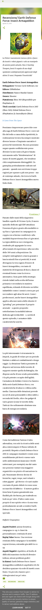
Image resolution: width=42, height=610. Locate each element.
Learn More (17, 608)
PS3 (4, 581)
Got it (28, 608)
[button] (4, 27)
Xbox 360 (21, 581)
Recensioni (12, 581)
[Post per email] (4, 579)
